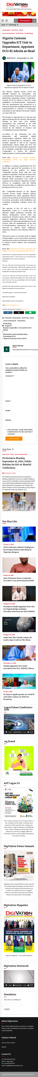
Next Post (6, 449)
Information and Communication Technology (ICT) (15, 335)
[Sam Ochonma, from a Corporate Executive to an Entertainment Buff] (19, 565)
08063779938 (24, 309)
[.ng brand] (19, 761)
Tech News (20, 33)
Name (8, 401)
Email (8, 410)
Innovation (6, 30)
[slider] (17, 732)
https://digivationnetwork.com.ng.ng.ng (25, 349)
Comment (9, 376)
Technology (28, 33)
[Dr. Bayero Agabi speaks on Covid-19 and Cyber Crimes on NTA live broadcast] (19, 681)
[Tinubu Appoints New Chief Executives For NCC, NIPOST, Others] (19, 653)
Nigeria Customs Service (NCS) (15, 338)
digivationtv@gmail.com (12, 305)
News (21, 30)
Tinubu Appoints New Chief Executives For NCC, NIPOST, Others (18, 667)
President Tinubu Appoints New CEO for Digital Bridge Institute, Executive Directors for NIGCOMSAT (19, 609)
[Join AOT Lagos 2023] (19, 802)
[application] (19, 724)
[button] (16, 21)
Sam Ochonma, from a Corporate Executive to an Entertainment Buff (18, 579)
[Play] (6, 732)
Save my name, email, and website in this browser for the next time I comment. (20, 432)
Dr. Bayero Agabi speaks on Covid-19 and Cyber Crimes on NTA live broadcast (18, 696)
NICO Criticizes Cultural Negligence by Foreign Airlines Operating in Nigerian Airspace (18, 549)
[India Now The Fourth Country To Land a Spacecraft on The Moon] (19, 624)
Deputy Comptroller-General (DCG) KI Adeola (17, 329)
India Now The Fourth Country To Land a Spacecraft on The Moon (17, 638)
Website (8, 420)
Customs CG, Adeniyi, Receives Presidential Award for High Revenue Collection (19, 160)
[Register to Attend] (19, 865)
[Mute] (28, 732)
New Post (14, 30)
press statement (8, 33)
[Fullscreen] (32, 732)
